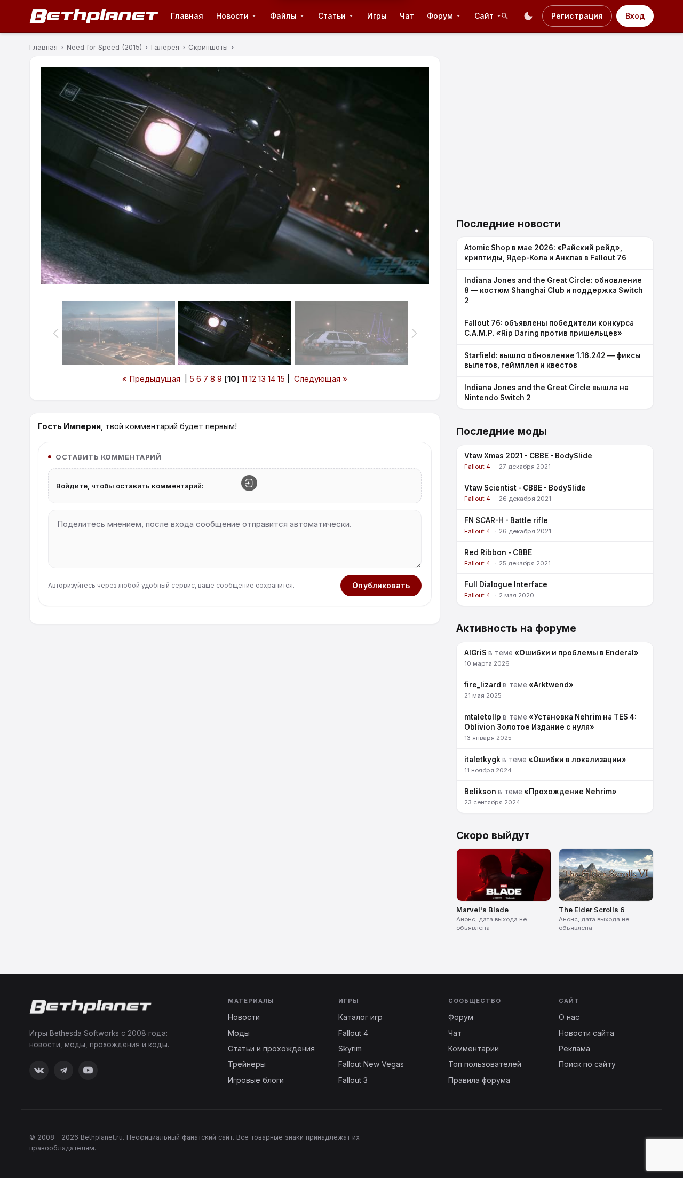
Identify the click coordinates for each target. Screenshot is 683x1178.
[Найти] (504, 16)
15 (281, 379)
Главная (187, 15)
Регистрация (577, 15)
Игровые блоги (256, 1080)
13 (262, 379)
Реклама (574, 1048)
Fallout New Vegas (371, 1064)
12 (252, 379)
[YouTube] (88, 1070)
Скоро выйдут (493, 835)
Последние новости (508, 224)
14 (271, 379)
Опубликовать (381, 585)
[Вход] (249, 483)
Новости (244, 1017)
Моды (239, 1033)
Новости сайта (586, 1033)
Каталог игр (360, 1017)
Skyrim (350, 1048)
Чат (407, 15)
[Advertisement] (555, 130)
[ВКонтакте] (39, 1070)
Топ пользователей (484, 1064)
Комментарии (473, 1048)
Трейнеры (247, 1064)
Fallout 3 (353, 1080)
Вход (635, 15)
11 (244, 379)
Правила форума (479, 1080)
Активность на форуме (516, 628)
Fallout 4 (353, 1033)
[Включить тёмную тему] (528, 16)
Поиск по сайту (587, 1064)
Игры (377, 15)
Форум (460, 1017)
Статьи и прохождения (271, 1048)
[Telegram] (63, 1070)
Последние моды (501, 431)
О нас (569, 1017)
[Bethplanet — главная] (94, 16)
